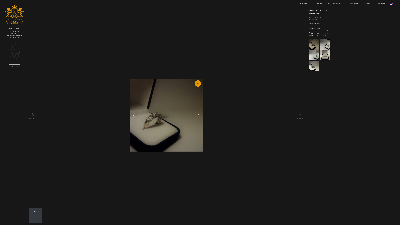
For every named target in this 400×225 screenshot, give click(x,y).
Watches (318, 4)
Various (368, 4)
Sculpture (354, 4)
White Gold (320, 30)
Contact (381, 4)
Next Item (300, 118)
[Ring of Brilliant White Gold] (314, 44)
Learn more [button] (32, 214)
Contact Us (14, 66)
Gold (318, 28)
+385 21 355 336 (14, 38)
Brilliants (328, 30)
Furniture (304, 4)
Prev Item (32, 118)
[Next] (198, 115)
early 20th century (322, 33)
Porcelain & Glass (335, 4)
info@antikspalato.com (14, 35)
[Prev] (134, 115)
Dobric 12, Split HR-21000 (14, 31)
